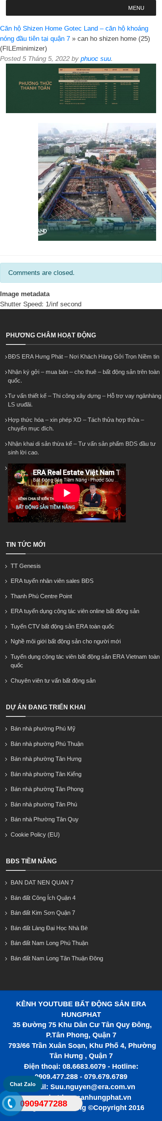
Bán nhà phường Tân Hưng (46, 758)
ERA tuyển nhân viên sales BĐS (52, 580)
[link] (81, 111)
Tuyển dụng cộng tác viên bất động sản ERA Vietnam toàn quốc (85, 661)
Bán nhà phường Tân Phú (44, 804)
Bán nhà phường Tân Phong (47, 789)
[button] (136, 8)
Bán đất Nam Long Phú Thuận (49, 943)
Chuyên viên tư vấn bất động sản (53, 680)
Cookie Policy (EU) (35, 834)
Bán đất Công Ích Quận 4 (43, 897)
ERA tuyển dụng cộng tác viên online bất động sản (75, 611)
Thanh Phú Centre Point (41, 596)
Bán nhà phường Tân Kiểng (46, 774)
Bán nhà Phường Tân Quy (45, 819)
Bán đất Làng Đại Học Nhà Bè (49, 928)
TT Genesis (26, 565)
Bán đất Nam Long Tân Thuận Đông (57, 958)
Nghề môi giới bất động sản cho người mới (66, 641)
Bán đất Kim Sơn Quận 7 (43, 912)
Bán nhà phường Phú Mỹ (43, 728)
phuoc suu (96, 58)
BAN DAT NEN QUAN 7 (42, 882)
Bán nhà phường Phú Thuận (47, 743)
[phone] (10, 1105)
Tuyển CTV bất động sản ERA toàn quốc (62, 626)
